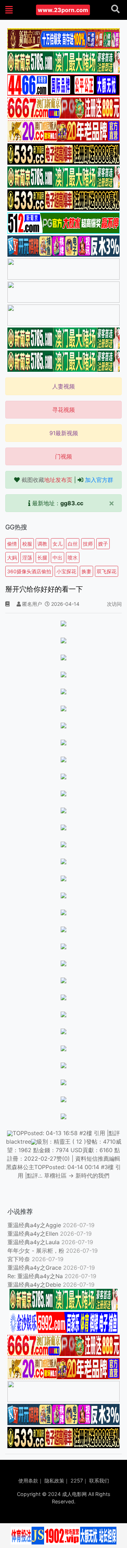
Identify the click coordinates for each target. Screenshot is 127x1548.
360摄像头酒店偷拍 (29, 571)
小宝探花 (66, 571)
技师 (88, 544)
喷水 (73, 557)
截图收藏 (47, 479)
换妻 (86, 571)
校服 (27, 544)
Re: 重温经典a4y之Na (35, 1276)
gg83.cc (71, 503)
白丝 (73, 544)
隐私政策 (54, 1481)
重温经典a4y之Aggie (34, 1225)
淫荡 (27, 557)
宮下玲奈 (18, 1259)
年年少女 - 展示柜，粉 (35, 1250)
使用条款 (28, 1481)
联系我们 (99, 1481)
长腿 (42, 557)
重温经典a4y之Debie (34, 1284)
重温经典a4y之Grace (34, 1267)
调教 (42, 544)
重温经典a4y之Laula (34, 1242)
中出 (57, 557)
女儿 (57, 544)
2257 (77, 1481)
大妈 (12, 557)
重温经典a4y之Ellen (32, 1233)
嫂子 (103, 544)
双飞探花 (106, 571)
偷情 (12, 544)
